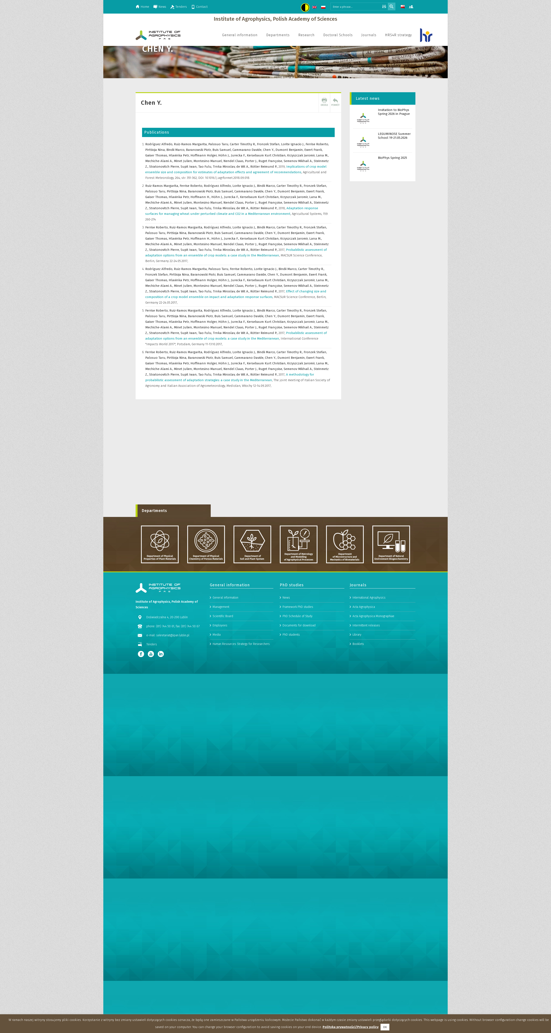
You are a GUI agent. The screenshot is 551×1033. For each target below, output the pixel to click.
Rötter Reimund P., (264, 167)
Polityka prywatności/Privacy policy (351, 1027)
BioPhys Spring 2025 (392, 158)
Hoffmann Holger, (204, 155)
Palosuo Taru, (219, 144)
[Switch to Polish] (323, 7)
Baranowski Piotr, (199, 150)
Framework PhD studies (298, 607)
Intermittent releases (366, 625)
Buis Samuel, (222, 150)
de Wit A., (243, 167)
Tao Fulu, (205, 167)
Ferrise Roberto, (317, 144)
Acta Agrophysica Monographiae (373, 616)
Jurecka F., (239, 155)
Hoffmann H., (200, 197)
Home (145, 7)
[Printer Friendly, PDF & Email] (324, 103)
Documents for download (299, 625)
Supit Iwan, (189, 167)
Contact (202, 7)
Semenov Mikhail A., (299, 161)
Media (217, 635)
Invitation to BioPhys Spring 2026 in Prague (394, 112)
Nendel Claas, (234, 161)
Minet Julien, (183, 161)
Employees (220, 625)
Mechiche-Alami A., (159, 161)
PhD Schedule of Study (298, 616)
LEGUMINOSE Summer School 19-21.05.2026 (394, 136)
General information (225, 597)
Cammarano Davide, (247, 150)
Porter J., (251, 161)
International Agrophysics (369, 597)
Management (221, 607)
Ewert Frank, (313, 150)
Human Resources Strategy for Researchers (241, 644)
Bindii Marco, (176, 150)
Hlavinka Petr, (179, 155)
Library (357, 635)
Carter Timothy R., (243, 144)
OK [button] (385, 1027)
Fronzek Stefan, (269, 144)
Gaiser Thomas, (157, 155)
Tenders (181, 7)
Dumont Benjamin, (290, 150)
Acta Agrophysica (364, 607)
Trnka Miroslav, (224, 167)
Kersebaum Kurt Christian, (267, 155)
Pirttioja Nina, (155, 150)
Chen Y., (269, 150)
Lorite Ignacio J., (293, 144)
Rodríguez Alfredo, (159, 144)
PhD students (291, 635)
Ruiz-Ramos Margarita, (191, 144)
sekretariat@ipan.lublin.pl (172, 635)
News (162, 7)
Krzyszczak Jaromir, (301, 155)
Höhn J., (224, 155)
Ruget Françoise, (271, 161)
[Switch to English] (315, 7)
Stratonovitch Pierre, (165, 167)
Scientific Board (223, 616)
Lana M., (322, 155)
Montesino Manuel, (208, 161)
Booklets (358, 644)
